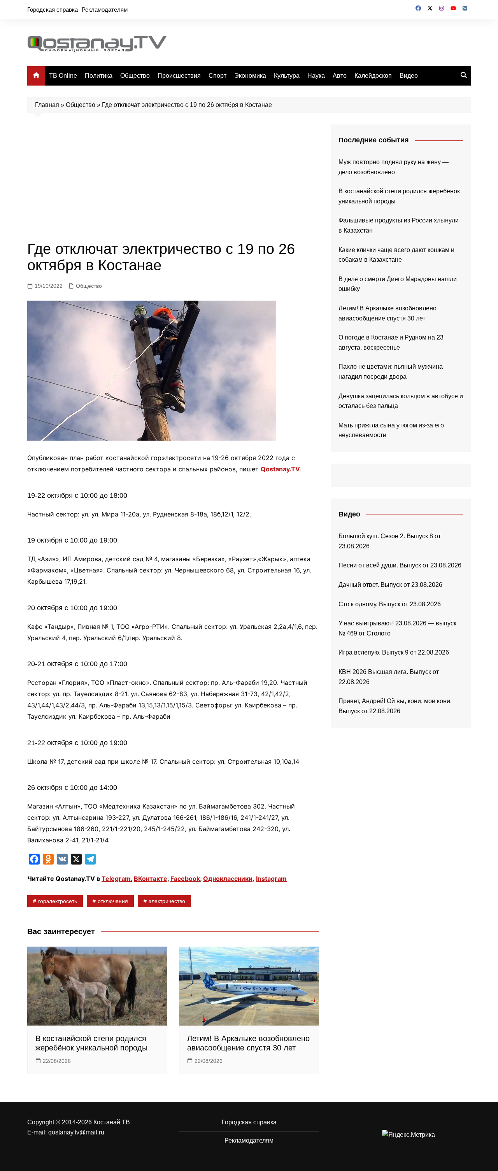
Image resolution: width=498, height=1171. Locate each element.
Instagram (271, 878)
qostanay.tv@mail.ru (76, 1132)
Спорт (217, 75)
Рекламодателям (105, 9)
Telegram (116, 878)
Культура (287, 75)
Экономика (250, 75)
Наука (316, 75)
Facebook (185, 878)
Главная (47, 105)
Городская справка (52, 9)
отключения (113, 901)
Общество (135, 75)
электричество (167, 901)
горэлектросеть (57, 901)
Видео (409, 75)
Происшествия (179, 75)
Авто (340, 75)
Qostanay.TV (280, 469)
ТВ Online (63, 75)
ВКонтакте (150, 878)
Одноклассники (228, 878)
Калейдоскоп (373, 75)
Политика (98, 75)
